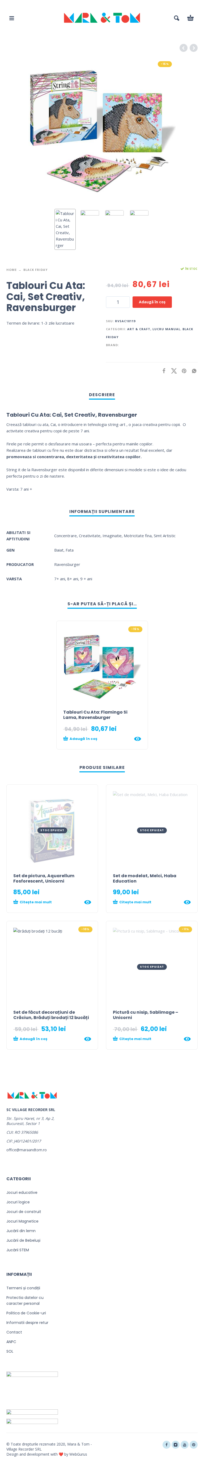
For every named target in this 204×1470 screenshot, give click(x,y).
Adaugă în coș (152, 301)
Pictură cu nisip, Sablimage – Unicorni (145, 1015)
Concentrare (65, 535)
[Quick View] (137, 739)
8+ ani (72, 578)
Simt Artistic (165, 535)
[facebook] (167, 1445)
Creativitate (89, 535)
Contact (14, 1332)
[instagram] (176, 1445)
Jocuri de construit (23, 1211)
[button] (11, 18)
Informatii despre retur (27, 1322)
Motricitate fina (138, 535)
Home (11, 270)
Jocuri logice (18, 1202)
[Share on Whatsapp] (193, 371)
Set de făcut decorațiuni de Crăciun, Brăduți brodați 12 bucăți (51, 1015)
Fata (70, 550)
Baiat (58, 550)
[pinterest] (194, 1445)
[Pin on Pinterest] (182, 371)
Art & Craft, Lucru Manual (153, 329)
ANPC (11, 1341)
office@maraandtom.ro (26, 1149)
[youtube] (185, 1445)
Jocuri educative (21, 1192)
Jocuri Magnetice (22, 1221)
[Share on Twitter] (172, 371)
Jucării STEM (17, 1250)
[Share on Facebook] (162, 371)
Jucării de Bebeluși (23, 1240)
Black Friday (35, 270)
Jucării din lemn (21, 1230)
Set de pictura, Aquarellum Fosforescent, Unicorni (43, 878)
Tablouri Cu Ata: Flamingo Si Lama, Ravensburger (95, 714)
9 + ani (86, 578)
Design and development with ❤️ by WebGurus (46, 1454)
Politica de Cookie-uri (26, 1313)
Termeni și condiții (23, 1288)
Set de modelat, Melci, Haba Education (144, 878)
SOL (9, 1351)
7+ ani (59, 578)
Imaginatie (112, 535)
